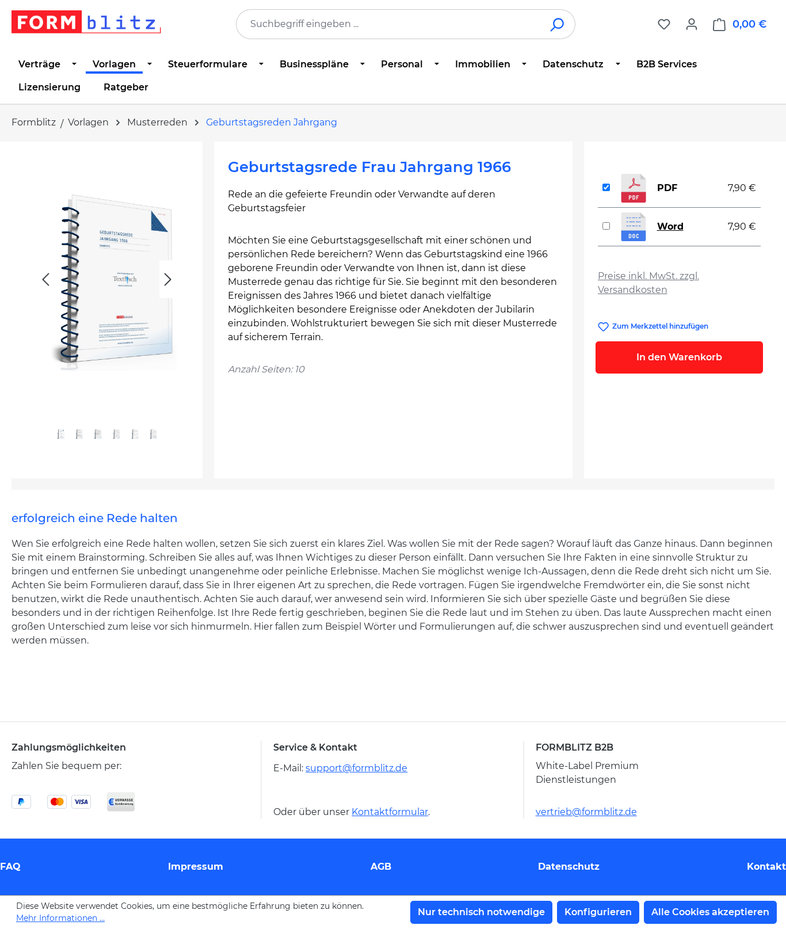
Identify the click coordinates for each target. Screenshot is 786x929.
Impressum (195, 866)
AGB (381, 866)
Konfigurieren (598, 912)
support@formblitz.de (356, 768)
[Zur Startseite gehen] (86, 21)
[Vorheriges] (45, 279)
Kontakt (766, 866)
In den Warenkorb (679, 357)
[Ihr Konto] (691, 24)
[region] (107, 305)
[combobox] (388, 24)
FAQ (10, 866)
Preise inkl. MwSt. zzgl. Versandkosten (648, 283)
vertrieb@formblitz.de (586, 811)
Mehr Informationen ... (60, 918)
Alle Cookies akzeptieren (710, 912)
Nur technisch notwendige (481, 912)
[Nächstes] (168, 279)
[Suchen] (557, 24)
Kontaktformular (390, 811)
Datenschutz (569, 866)
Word (670, 226)
